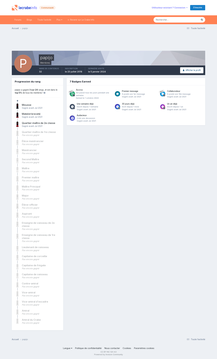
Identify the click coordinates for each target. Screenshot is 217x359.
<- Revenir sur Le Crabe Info (81, 20)
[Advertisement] (108, 41)
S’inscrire (197, 7)
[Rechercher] (202, 20)
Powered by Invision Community (108, 354)
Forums (17, 20)
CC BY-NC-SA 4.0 (108, 352)
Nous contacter (112, 348)
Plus (59, 20)
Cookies (127, 348)
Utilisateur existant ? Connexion (169, 7)
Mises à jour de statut (184, 20)
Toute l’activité (44, 20)
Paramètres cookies (144, 348)
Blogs (29, 20)
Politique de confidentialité (88, 348)
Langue (67, 348)
